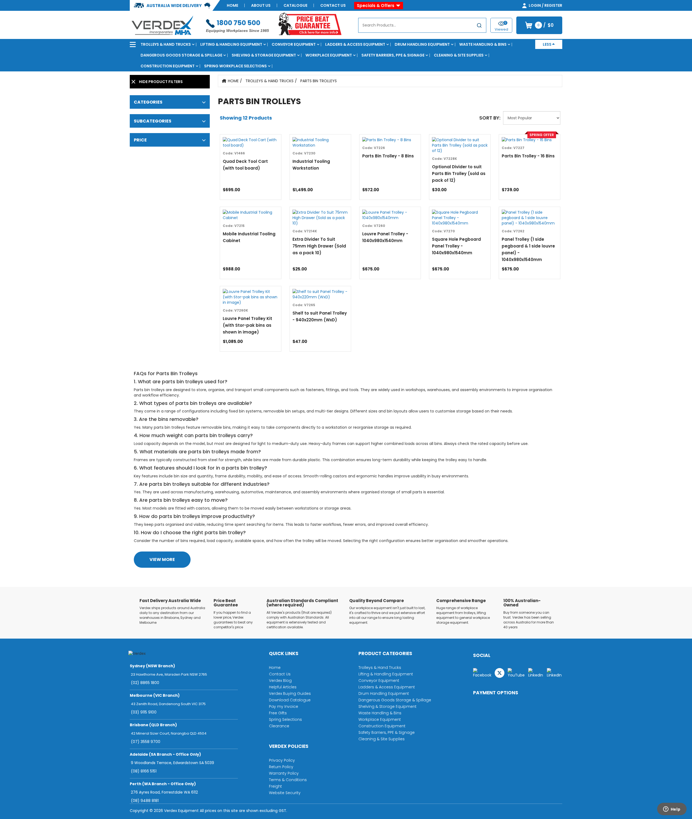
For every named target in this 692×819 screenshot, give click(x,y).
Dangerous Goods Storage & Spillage (181, 55)
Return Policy (281, 767)
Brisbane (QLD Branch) (153, 725)
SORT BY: (489, 117)
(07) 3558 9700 (145, 741)
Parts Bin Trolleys (318, 81)
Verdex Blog (280, 680)
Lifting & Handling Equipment (231, 44)
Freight (275, 786)
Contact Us (333, 5)
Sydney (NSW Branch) (152, 666)
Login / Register (545, 5)
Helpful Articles (283, 687)
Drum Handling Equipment (422, 44)
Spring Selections (285, 719)
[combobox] (422, 25)
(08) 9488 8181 (145, 800)
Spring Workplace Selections (235, 66)
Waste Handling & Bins (483, 44)
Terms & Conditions (288, 779)
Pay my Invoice (283, 706)
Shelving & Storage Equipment (264, 55)
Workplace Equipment (328, 55)
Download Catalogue (290, 700)
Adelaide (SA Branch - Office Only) (165, 754)
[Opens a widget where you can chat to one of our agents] (672, 809)
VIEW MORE (162, 559)
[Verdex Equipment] (162, 25)
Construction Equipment (168, 66)
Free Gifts (278, 713)
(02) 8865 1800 (145, 682)
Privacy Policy (282, 760)
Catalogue (295, 5)
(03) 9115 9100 (144, 712)
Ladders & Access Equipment (355, 44)
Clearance (279, 726)
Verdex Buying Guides (290, 693)
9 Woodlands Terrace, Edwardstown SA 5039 (172, 762)
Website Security (285, 792)
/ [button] (545, 25)
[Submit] (479, 26)
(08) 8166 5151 (144, 771)
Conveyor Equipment (294, 44)
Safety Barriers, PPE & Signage (392, 55)
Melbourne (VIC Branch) (155, 695)
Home (232, 5)
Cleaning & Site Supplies (459, 55)
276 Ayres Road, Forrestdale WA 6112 (164, 792)
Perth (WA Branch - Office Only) (163, 784)
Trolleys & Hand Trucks (166, 44)
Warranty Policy (284, 773)
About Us (261, 5)
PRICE (140, 140)
